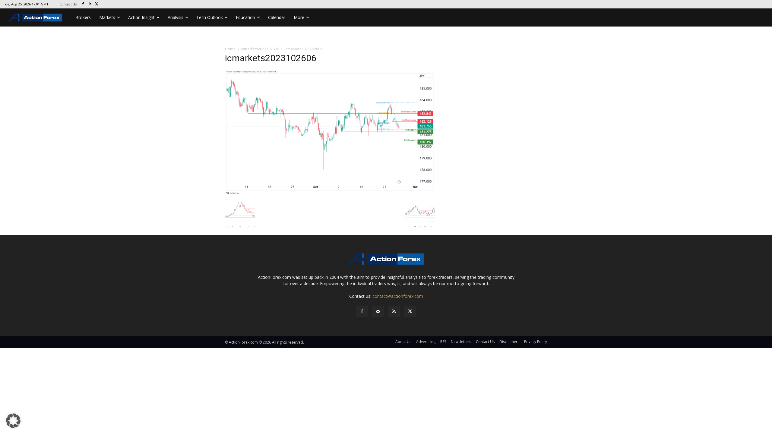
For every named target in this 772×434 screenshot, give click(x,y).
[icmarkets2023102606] (330, 132)
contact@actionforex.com (397, 296)
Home (230, 49)
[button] (13, 420)
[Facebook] (83, 4)
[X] (96, 4)
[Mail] (378, 311)
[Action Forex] (35, 17)
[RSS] (90, 4)
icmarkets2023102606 (260, 49)
